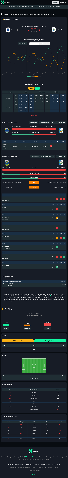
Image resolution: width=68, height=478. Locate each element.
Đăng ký (55, 2)
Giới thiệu (37, 464)
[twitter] (33, 475)
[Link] (6, 2)
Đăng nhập (62, 2)
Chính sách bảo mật (18, 464)
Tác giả (53, 464)
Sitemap (58, 464)
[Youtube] (35, 475)
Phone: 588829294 (34, 471)
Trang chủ (5, 14)
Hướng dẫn (10, 464)
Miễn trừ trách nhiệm (45, 464)
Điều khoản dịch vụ (29, 464)
